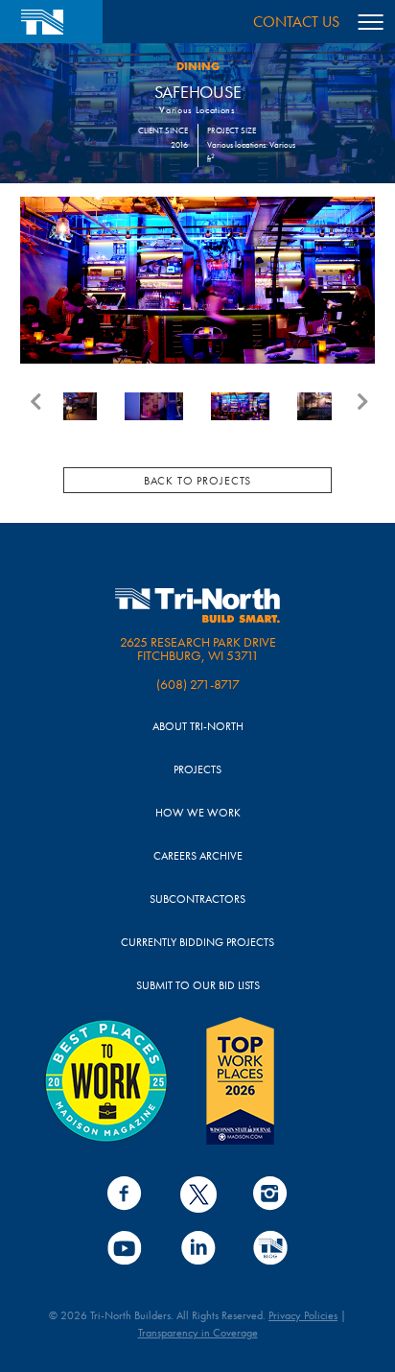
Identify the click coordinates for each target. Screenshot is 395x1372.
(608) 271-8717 (198, 684)
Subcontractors (197, 899)
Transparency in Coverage (198, 1332)
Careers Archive (198, 856)
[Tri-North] (51, 21)
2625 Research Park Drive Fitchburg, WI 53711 (198, 649)
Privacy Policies (302, 1315)
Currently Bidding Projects (197, 942)
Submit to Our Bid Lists (198, 986)
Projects (197, 770)
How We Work (198, 813)
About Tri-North (198, 727)
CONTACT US (296, 22)
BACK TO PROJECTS (197, 480)
